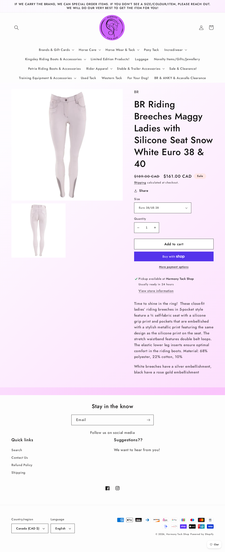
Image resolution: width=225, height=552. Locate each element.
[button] (16, 28)
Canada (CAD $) (27, 528)
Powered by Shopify (202, 534)
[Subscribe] (148, 420)
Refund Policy (22, 465)
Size (137, 199)
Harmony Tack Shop (177, 534)
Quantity (140, 219)
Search (16, 450)
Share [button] (143, 190)
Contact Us (19, 457)
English (60, 528)
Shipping (140, 182)
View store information (156, 291)
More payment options (173, 267)
